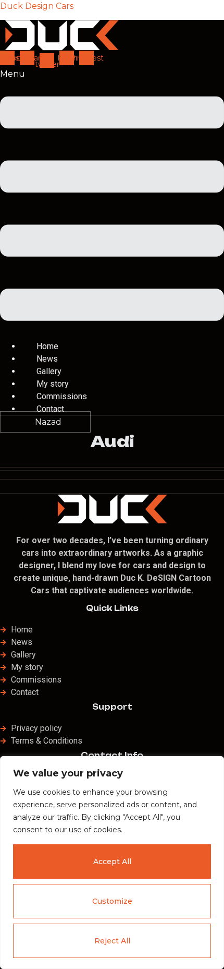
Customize (112, 901)
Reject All (112, 941)
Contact (50, 409)
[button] (112, 204)
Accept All (112, 861)
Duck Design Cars (36, 6)
